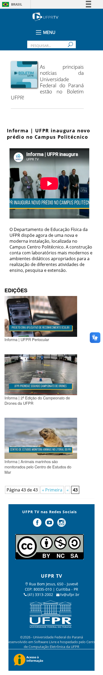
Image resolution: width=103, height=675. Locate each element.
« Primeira (52, 490)
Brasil (16, 4)
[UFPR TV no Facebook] (38, 525)
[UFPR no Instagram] (61, 525)
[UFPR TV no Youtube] (50, 525)
